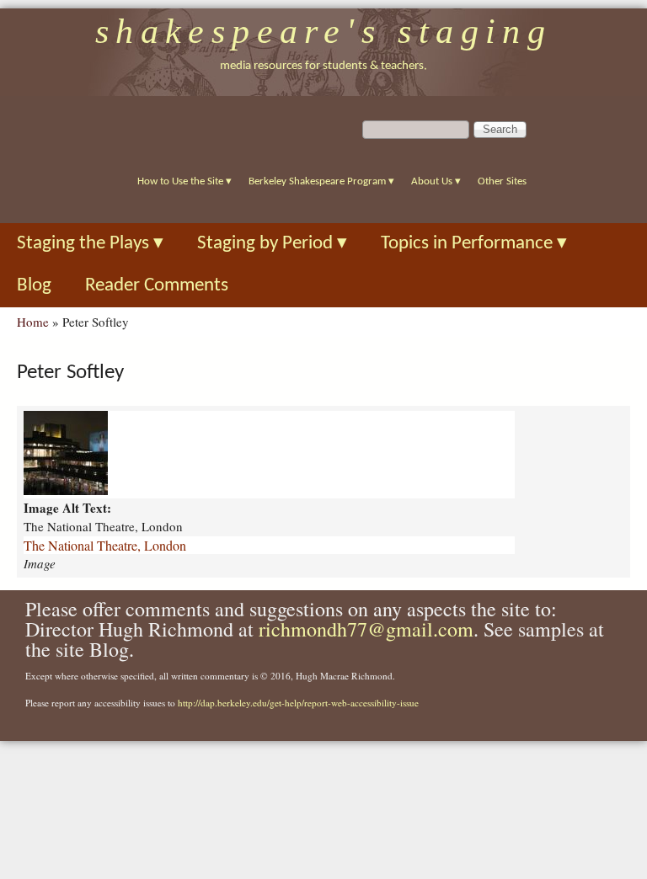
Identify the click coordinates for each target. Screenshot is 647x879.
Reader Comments (156, 286)
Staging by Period (272, 243)
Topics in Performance (474, 243)
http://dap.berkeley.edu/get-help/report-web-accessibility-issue (298, 702)
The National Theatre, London (105, 545)
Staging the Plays (90, 243)
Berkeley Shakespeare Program (321, 181)
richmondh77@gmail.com (366, 628)
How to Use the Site (184, 181)
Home (33, 321)
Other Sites (502, 181)
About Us (436, 181)
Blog (34, 286)
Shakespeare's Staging (324, 31)
